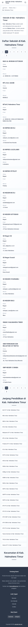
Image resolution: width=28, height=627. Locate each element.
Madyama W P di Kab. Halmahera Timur (12, 432)
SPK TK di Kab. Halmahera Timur (10, 528)
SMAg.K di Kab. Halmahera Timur (10, 472)
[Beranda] (25, 2)
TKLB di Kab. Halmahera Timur (10, 539)
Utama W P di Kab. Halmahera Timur (11, 545)
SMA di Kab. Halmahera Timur (10, 466)
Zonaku (14, 606)
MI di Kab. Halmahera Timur (9, 427)
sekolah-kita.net (18, 624)
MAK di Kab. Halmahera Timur (10, 421)
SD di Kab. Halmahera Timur (9, 449)
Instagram (17, 616)
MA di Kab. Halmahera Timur (9, 415)
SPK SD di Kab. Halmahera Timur (10, 511)
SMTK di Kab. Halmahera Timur (10, 500)
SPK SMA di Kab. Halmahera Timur (11, 522)
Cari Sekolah (14, 601)
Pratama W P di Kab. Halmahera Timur (12, 444)
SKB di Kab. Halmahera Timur (10, 460)
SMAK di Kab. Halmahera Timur (10, 477)
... (2, 55)
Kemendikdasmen (13, 586)
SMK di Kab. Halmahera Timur (10, 483)
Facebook (11, 616)
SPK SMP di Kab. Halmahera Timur (11, 517)
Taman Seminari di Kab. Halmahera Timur (13, 534)
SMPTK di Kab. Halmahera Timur (10, 494)
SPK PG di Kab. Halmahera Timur (10, 505)
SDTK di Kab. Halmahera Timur (10, 455)
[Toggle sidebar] (2, 2)
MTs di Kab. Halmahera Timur (10, 438)
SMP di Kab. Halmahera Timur (10, 489)
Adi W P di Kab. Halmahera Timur (10, 410)
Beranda (14, 598)
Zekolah (14, 604)
